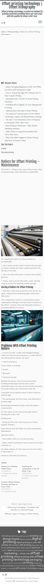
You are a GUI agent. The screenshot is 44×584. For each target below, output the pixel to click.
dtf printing (25, 544)
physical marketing (13, 563)
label (10, 550)
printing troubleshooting (21, 565)
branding (34, 535)
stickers (3, 568)
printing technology (7, 565)
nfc (18, 554)
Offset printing (12, 32)
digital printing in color (26, 542)
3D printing (6, 536)
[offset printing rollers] (22, 240)
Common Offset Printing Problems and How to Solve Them (10, 484)
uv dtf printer (19, 568)
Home (3, 32)
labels (37, 550)
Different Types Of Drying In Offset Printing (22, 514)
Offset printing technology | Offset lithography (22, 5)
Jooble (3, 148)
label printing (16, 550)
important (36, 547)
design (6, 539)
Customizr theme (32, 581)
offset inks (25, 553)
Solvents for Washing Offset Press (9, 467)
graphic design (20, 548)
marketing (10, 553)
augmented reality (23, 536)
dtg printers (36, 545)
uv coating (10, 568)
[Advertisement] (22, 59)
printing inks (37, 563)
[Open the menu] (40, 22)
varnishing (39, 568)
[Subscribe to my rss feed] (3, 23)
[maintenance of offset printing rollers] (22, 325)
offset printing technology (22, 557)
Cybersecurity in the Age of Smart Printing (22, 111)
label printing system (28, 550)
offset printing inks (24, 556)
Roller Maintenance (21, 172)
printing (28, 562)
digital (15, 539)
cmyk (40, 536)
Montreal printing (7, 152)
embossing (11, 547)
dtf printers (14, 544)
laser (41, 550)
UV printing (31, 568)
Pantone (5, 563)
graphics (28, 548)
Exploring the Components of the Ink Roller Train (30, 468)
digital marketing (25, 539)
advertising (14, 536)
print (21, 563)
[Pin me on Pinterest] (5, 23)
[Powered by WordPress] (14, 580)
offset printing (32, 169)
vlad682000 (34, 172)
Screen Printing (36, 565)
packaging (36, 559)
